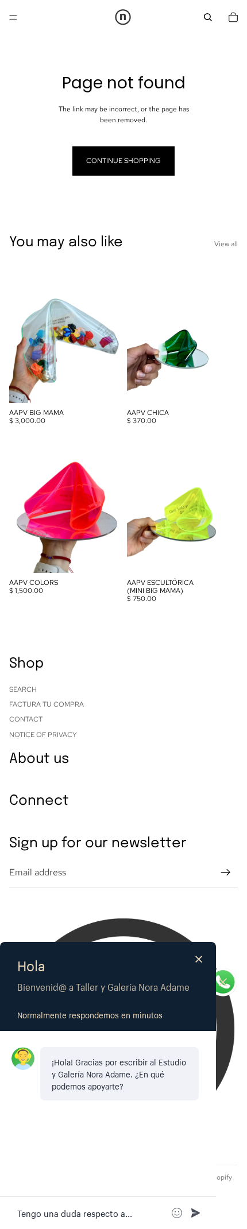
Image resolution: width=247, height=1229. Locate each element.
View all (226, 244)
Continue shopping (123, 160)
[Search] (208, 17)
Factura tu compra (46, 704)
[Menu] (13, 17)
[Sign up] (226, 872)
